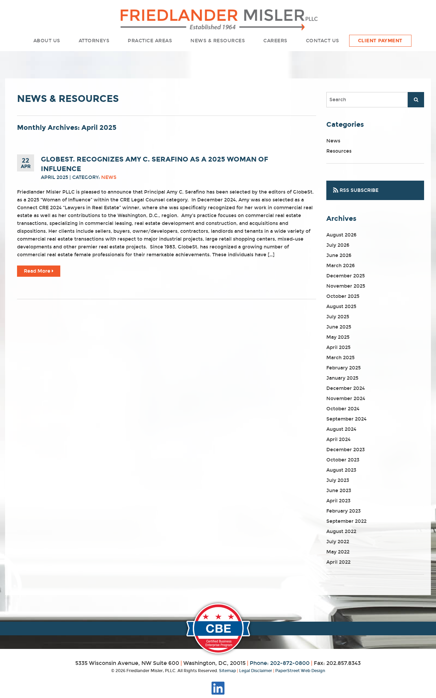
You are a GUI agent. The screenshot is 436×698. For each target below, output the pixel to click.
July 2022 (337, 542)
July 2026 (337, 245)
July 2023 (337, 480)
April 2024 (338, 439)
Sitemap (227, 670)
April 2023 (338, 501)
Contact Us (322, 41)
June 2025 (338, 327)
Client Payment (380, 41)
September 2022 (346, 521)
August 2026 (341, 235)
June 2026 (339, 255)
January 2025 (342, 378)
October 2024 (342, 409)
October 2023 (342, 460)
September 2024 (346, 419)
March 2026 (340, 266)
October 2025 (342, 296)
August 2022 (341, 531)
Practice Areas (150, 41)
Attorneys (94, 41)
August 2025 (341, 306)
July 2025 (337, 317)
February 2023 (343, 511)
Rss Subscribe (358, 190)
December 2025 (345, 276)
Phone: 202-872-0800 (280, 663)
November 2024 (345, 398)
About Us (46, 41)
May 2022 (337, 552)
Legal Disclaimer (255, 670)
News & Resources (217, 41)
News (108, 177)
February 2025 (343, 368)
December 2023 (345, 450)
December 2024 (345, 388)
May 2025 (337, 337)
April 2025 (338, 347)
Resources (339, 151)
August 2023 (341, 470)
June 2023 (338, 491)
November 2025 (345, 286)
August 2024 (341, 429)
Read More (38, 271)
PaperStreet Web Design (300, 670)
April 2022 (338, 562)
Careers (275, 41)
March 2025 (340, 358)
